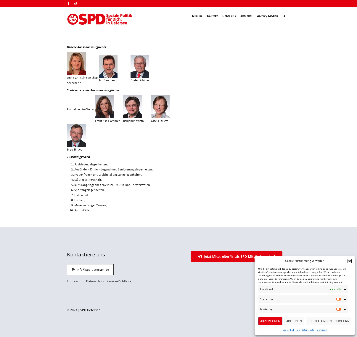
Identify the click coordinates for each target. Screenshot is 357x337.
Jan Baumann (108, 80)
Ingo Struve (74, 149)
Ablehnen (294, 321)
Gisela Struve (159, 121)
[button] (349, 261)
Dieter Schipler (140, 80)
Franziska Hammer (107, 121)
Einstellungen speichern (328, 321)
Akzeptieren (270, 321)
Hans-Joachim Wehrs (81, 109)
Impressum (321, 329)
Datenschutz (308, 329)
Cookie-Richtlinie (291, 329)
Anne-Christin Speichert (83, 78)
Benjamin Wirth (133, 121)
